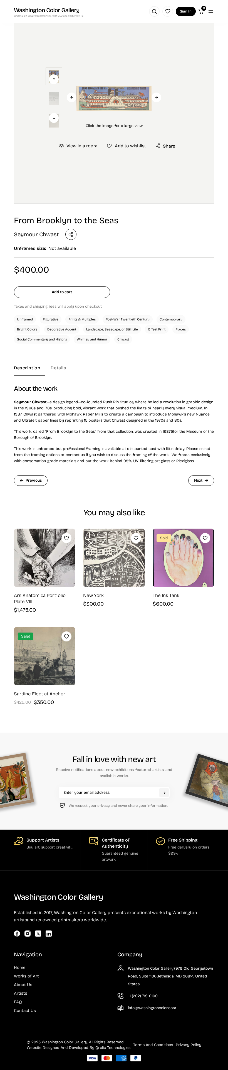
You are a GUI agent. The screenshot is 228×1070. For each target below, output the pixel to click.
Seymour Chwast (36, 234)
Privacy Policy (188, 1044)
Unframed (25, 319)
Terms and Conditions (153, 1044)
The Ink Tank (166, 595)
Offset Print (156, 329)
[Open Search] (154, 11)
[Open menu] (210, 11)
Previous (71, 97)
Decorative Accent (61, 329)
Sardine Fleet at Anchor (39, 694)
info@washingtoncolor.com (152, 1008)
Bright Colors (27, 329)
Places (180, 329)
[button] (114, 99)
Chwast (123, 339)
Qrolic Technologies (112, 1047)
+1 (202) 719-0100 (143, 996)
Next (156, 97)
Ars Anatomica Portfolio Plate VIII (40, 598)
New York (93, 595)
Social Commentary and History (42, 339)
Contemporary (171, 319)
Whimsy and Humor (92, 339)
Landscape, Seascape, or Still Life (112, 329)
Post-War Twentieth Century (128, 319)
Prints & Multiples (82, 319)
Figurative (50, 319)
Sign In (186, 11)
